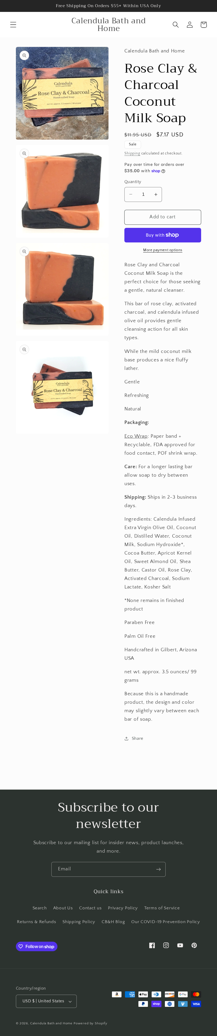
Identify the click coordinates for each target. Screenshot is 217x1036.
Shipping (132, 153)
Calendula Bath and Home (51, 1023)
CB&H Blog (113, 921)
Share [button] (137, 738)
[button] (13, 25)
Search (40, 908)
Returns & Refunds (36, 921)
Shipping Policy (78, 921)
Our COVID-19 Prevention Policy (165, 921)
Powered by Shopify (90, 1023)
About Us (63, 908)
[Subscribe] (158, 869)
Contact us (90, 908)
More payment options (162, 250)
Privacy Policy (123, 908)
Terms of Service (162, 908)
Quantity (132, 182)
